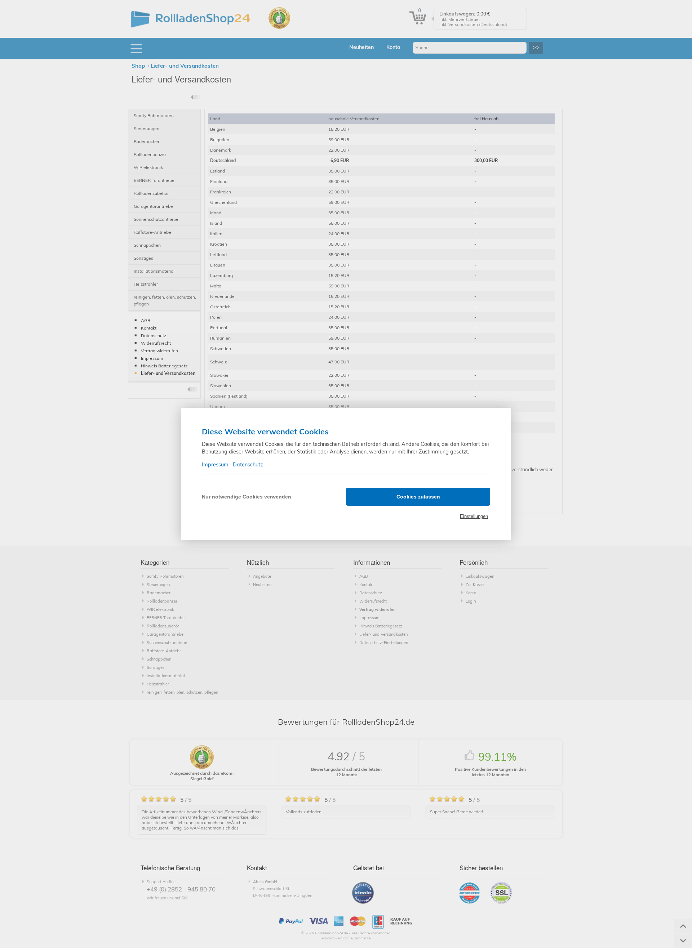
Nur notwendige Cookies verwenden (246, 497)
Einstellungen (474, 516)
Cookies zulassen (418, 497)
